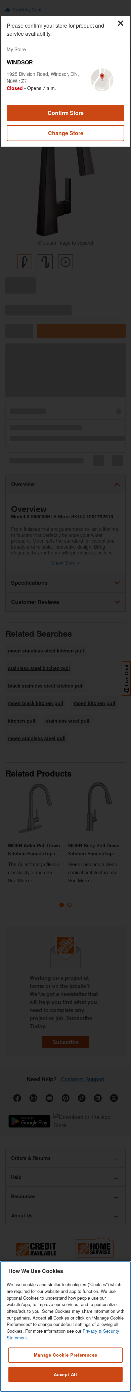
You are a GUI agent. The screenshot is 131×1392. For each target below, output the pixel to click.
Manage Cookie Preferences (65, 1355)
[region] (65, 1326)
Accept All (65, 1374)
